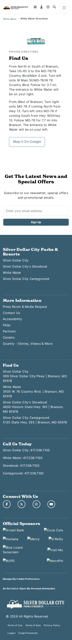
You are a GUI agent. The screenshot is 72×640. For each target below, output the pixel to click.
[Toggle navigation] (64, 7)
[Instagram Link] (36, 504)
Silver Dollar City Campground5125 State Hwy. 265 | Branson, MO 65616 (35, 420)
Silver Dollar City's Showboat (25, 266)
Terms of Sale (33, 625)
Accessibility (12, 319)
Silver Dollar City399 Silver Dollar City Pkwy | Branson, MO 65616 (35, 376)
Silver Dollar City (16, 260)
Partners (9, 331)
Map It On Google (27, 142)
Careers (9, 337)
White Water (10, 19)
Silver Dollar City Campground (26, 279)
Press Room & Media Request (25, 307)
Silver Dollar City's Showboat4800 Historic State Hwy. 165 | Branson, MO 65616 (33, 406)
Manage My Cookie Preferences (21, 579)
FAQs (6, 325)
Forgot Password (27, 633)
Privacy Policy (52, 625)
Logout (11, 633)
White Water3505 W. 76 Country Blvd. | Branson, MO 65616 (33, 391)
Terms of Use (14, 625)
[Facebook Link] (7, 504)
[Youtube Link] (51, 504)
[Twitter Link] (21, 504)
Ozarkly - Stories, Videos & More (27, 343)
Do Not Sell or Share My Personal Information (29, 588)
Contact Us (11, 313)
